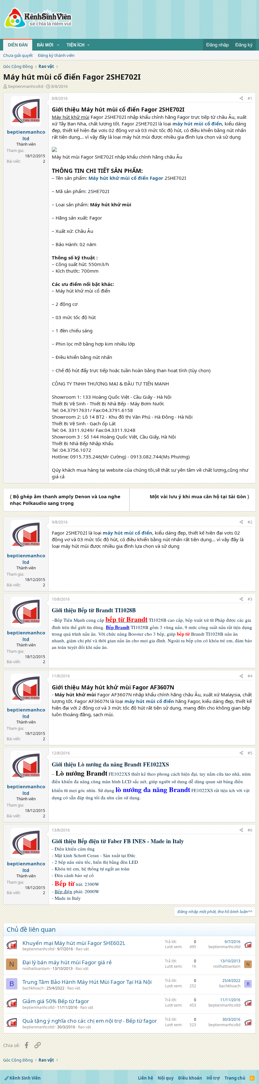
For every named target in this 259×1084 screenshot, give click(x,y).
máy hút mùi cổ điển (197, 123)
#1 (250, 98)
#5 (250, 753)
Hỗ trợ (213, 1078)
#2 (250, 522)
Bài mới (45, 45)
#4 (250, 676)
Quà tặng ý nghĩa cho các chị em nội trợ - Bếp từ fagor (89, 1020)
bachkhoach (33, 988)
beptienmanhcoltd (25, 86)
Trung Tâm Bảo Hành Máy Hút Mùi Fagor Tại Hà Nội (87, 981)
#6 (250, 830)
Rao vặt (82, 949)
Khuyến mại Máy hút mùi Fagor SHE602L (73, 943)
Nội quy (165, 1078)
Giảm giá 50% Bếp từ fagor (55, 1001)
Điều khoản (190, 1078)
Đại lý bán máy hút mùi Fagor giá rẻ (67, 962)
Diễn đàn (17, 45)
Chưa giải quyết (18, 55)
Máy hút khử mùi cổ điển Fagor (125, 178)
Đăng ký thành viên (56, 55)
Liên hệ (145, 1078)
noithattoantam (36, 968)
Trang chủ (235, 1078)
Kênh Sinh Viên (25, 1078)
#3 (250, 599)
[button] (58, 45)
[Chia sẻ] (241, 98)
